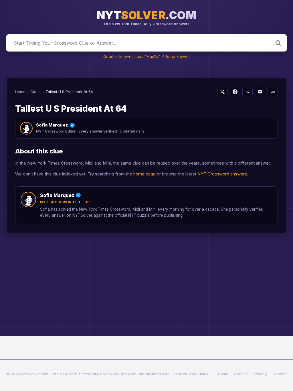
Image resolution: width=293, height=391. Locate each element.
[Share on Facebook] (235, 92)
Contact (279, 374)
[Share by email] (260, 92)
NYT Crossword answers (222, 174)
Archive (241, 374)
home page (144, 174)
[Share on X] (222, 92)
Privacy (260, 374)
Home (20, 91)
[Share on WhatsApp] (247, 92)
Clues (35, 91)
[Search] (278, 43)
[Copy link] (273, 92)
